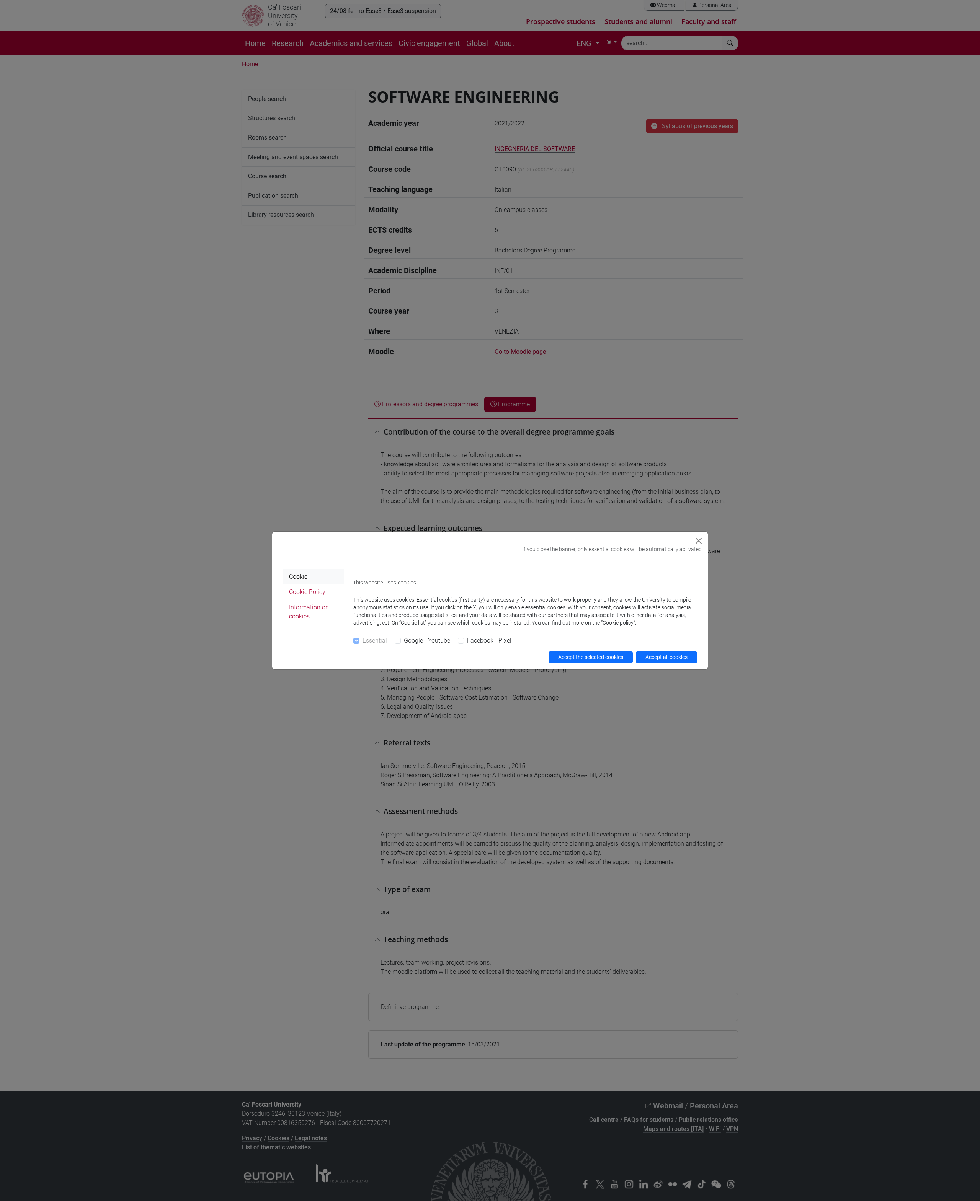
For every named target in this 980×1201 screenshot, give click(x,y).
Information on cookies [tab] (309, 612)
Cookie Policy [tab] (307, 592)
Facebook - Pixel (489, 640)
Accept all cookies (666, 657)
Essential (375, 640)
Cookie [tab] (298, 576)
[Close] (699, 541)
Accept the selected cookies (590, 657)
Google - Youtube (427, 640)
